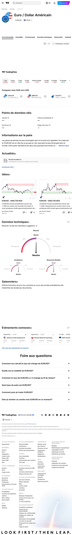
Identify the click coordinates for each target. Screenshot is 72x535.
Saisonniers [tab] (58, 37)
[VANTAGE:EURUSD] (4, 197)
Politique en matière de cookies (26, 516)
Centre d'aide (23, 486)
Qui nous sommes (24, 479)
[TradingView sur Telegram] (60, 415)
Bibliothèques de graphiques (60, 448)
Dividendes (5, 482)
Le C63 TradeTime (24, 501)
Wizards (40, 477)
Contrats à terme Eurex (26, 472)
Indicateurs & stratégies (42, 474)
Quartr (40, 433)
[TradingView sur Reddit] (68, 415)
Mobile (4, 505)
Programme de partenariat (60, 465)
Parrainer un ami (43, 448)
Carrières (22, 488)
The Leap (22, 462)
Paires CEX (5, 458)
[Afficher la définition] (8, 118)
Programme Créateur (41, 451)
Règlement (41, 454)
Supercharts (5, 444)
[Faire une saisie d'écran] (44, 43)
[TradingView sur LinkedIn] (57, 415)
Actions (4, 450)
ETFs (3, 452)
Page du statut (23, 527)
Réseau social (42, 444)
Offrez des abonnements (26, 450)
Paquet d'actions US (25, 474)
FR (49, 3)
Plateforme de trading (58, 454)
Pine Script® (5, 500)
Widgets (54, 445)
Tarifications (22, 446)
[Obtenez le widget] (48, 43)
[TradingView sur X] (42, 415)
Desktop (4, 507)
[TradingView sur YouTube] (49, 415)
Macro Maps (5, 498)
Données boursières (25, 448)
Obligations (5, 454)
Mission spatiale (24, 482)
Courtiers (22, 458)
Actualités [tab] (19, 37)
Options (4, 496)
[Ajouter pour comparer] (21, 96)
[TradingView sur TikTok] (64, 415)
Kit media (22, 490)
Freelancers (41, 479)
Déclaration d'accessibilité (27, 519)
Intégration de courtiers (59, 463)
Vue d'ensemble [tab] (7, 37)
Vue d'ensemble (24, 456)
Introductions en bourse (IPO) (9, 485)
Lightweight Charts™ (58, 450)
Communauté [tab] (30, 37)
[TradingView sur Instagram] (53, 415)
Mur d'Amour (41, 446)
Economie (5, 478)
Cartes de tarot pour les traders (26, 498)
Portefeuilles (5, 491)
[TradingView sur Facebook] (45, 415)
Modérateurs (41, 456)
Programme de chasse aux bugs (27, 523)
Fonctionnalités (23, 444)
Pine (3, 462)
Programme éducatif (58, 467)
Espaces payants (43, 481)
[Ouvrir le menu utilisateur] (54, 3)
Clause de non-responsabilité (23, 510)
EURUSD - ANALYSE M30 (12, 201)
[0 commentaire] (64, 212)
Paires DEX (5, 460)
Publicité (54, 461)
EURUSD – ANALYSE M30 (49, 201)
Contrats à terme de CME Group (26, 469)
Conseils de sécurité (25, 521)
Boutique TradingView (25, 496)
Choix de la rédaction (41, 467)
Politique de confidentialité (27, 513)
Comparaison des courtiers (27, 460)
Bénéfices (5, 480)
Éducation (41, 464)
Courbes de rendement (9, 493)
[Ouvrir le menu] (3, 3)
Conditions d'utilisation (26, 507)
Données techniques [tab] (44, 37)
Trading (40, 462)
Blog (20, 484)
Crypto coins (6, 456)
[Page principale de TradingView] (7, 3)
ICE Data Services (31, 424)
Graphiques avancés (58, 452)
